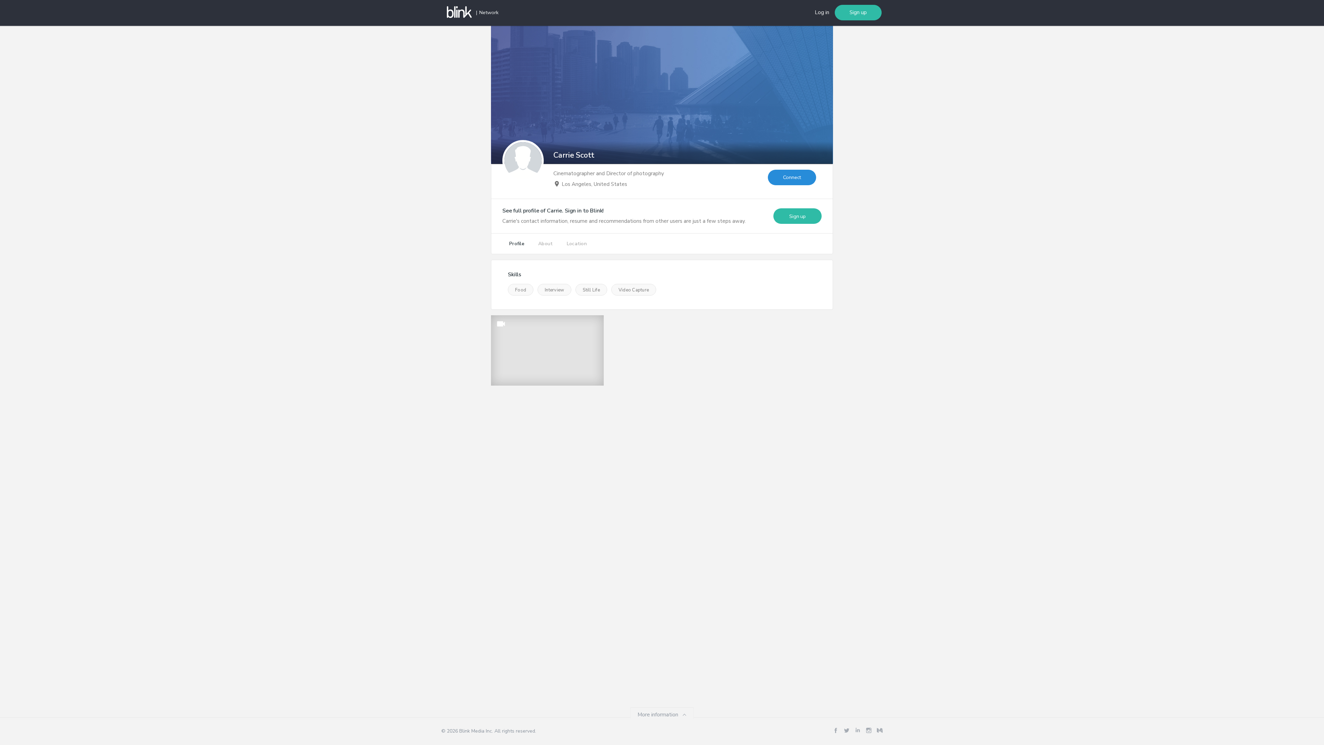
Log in (822, 12)
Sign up (858, 12)
